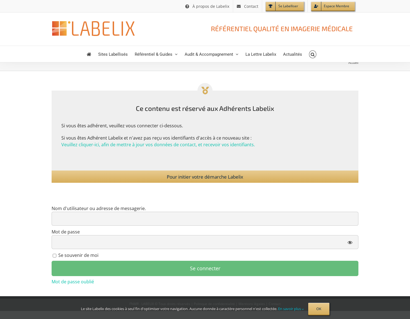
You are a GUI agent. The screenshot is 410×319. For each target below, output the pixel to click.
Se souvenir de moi (77, 255)
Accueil (353, 62)
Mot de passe (66, 232)
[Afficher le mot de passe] (350, 242)
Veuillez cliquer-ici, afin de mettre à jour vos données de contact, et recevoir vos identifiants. (158, 145)
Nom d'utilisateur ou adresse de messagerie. (99, 208)
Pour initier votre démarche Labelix (205, 177)
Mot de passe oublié (73, 282)
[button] (313, 54)
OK (318, 308)
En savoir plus (290, 308)
